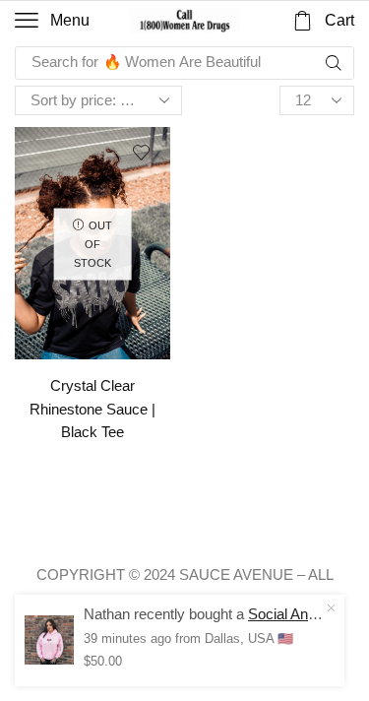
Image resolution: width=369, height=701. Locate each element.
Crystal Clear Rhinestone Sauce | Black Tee (92, 409)
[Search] (333, 63)
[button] (52, 20)
